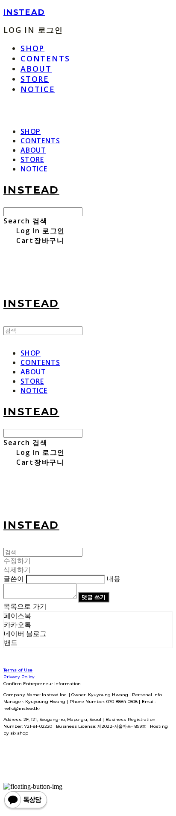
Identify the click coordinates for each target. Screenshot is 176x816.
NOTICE (38, 89)
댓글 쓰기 (94, 597)
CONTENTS (45, 58)
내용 (113, 579)
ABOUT (36, 69)
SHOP (32, 48)
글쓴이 (13, 579)
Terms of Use (17, 670)
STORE (35, 79)
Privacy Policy (19, 677)
